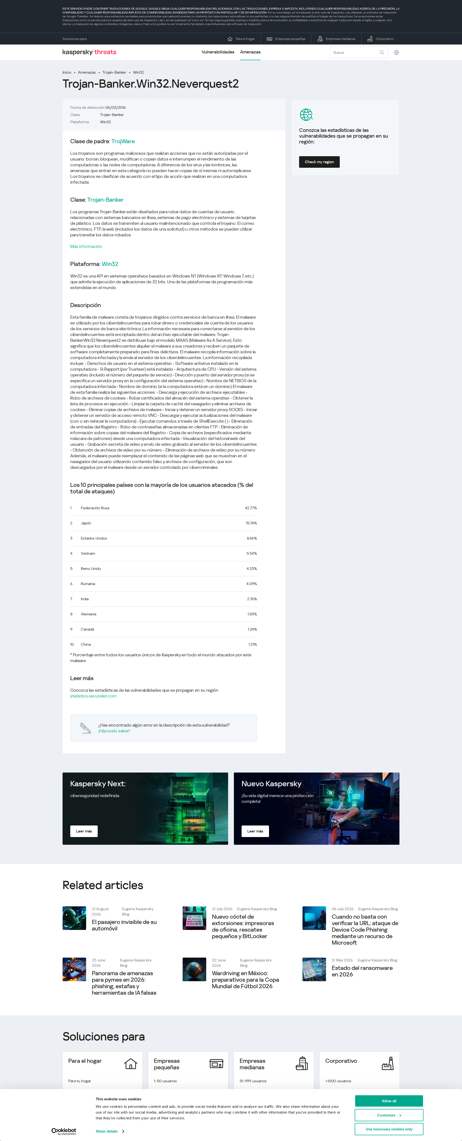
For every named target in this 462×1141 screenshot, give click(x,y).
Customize (386, 1115)
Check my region (319, 162)
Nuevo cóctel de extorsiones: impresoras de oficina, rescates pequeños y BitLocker (243, 926)
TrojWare (123, 141)
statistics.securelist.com (93, 695)
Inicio (67, 72)
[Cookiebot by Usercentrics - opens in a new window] (64, 1131)
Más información (86, 246)
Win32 (138, 72)
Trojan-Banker (114, 72)
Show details (107, 1131)
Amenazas (250, 51)
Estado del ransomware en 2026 (362, 971)
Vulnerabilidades (218, 51)
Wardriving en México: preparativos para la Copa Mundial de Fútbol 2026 (245, 980)
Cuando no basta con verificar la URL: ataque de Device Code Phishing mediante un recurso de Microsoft (365, 929)
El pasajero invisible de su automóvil (124, 925)
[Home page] (91, 52)
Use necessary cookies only (389, 1129)
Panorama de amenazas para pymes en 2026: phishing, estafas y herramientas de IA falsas (124, 983)
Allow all (389, 1101)
